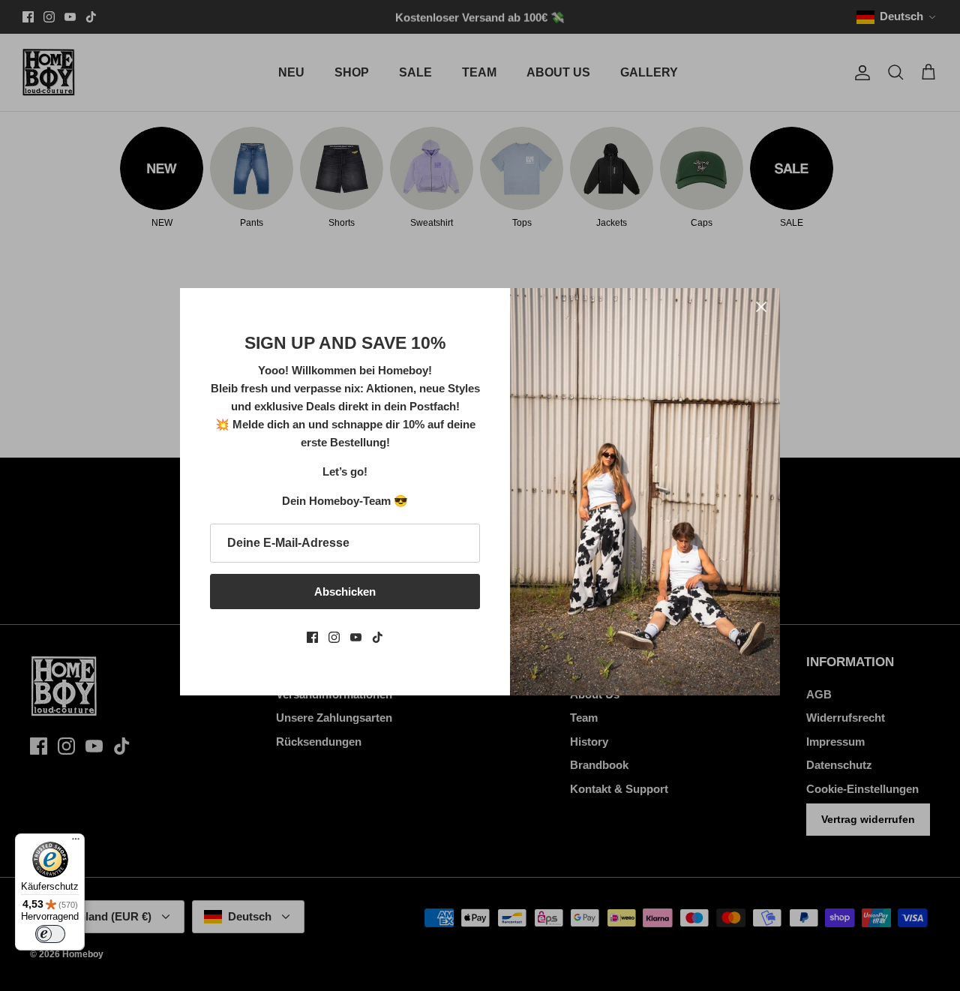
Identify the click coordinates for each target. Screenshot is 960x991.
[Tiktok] (377, 637)
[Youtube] (356, 637)
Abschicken (345, 591)
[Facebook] (312, 637)
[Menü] (76, 842)
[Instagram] (334, 637)
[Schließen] (761, 306)
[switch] (50, 934)
